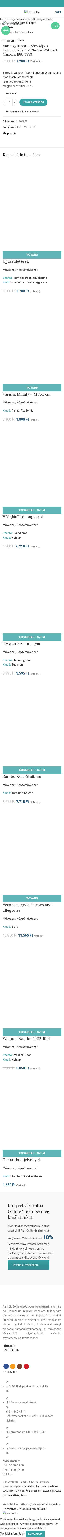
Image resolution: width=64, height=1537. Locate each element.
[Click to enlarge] (8, 19)
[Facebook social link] (26, 3)
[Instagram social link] (34, 3)
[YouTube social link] (38, 3)
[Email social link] (30, 3)
